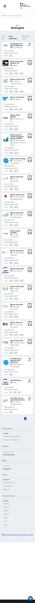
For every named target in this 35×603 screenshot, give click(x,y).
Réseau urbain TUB (16, 340)
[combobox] (17, 16)
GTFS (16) (6, 503)
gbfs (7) (6, 511)
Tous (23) (6, 466)
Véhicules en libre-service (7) (11, 440)
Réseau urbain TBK (16, 304)
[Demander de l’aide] (30, 598)
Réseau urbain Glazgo (18, 158)
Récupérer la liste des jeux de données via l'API (18, 535)
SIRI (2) (6, 518)
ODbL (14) (6, 489)
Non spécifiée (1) (8, 486)
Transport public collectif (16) (12, 436)
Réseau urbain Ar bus (17, 79)
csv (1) (5, 521)
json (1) (6, 525)
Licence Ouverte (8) (9, 482)
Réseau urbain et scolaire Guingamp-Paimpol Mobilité (17, 136)
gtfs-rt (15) (7, 507)
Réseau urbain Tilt (16, 322)
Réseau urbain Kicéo (17, 195)
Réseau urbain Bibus (17, 97)
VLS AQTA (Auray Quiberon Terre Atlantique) (16, 360)
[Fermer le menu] (10, 6)
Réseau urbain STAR (17, 268)
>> (31, 418)
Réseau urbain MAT (16, 213)
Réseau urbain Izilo (16, 177)
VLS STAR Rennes (15, 380)
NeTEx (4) (6, 514)
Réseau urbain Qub (17, 251)
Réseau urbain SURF (17, 286)
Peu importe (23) (8, 452)
